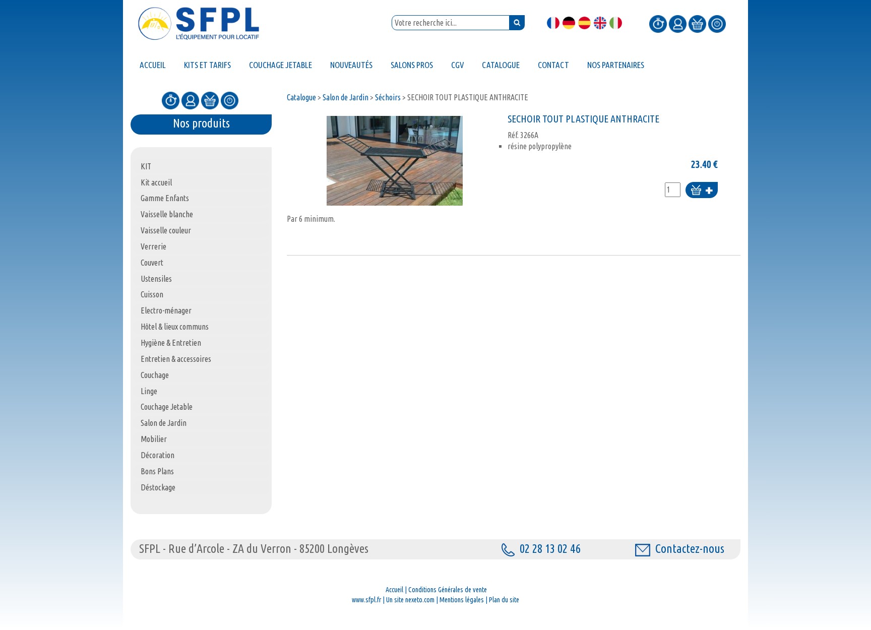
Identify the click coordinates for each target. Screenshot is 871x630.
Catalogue (301, 97)
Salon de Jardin (345, 97)
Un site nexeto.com (410, 600)
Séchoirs (388, 97)
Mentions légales (462, 600)
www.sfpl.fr (366, 600)
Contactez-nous (689, 548)
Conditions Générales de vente (447, 590)
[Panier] (697, 23)
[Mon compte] (678, 23)
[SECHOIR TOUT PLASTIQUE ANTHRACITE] (394, 161)
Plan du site (504, 600)
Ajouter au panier (702, 190)
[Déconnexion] (717, 23)
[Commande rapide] (658, 23)
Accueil (394, 590)
